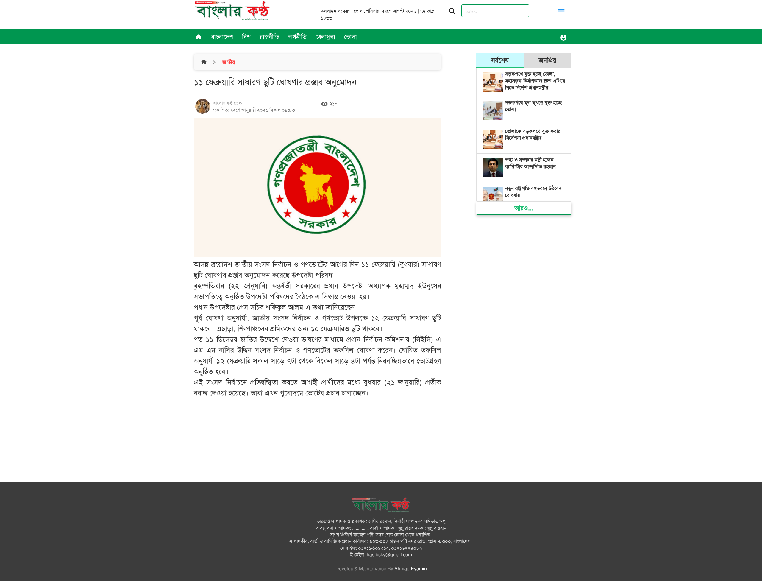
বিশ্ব (246, 37)
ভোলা (350, 37)
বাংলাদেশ (222, 37)
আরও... (523, 208)
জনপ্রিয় (547, 60)
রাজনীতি (269, 37)
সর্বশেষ (500, 60)
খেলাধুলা (325, 37)
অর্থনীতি (297, 37)
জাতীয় (228, 62)
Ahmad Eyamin (410, 569)
